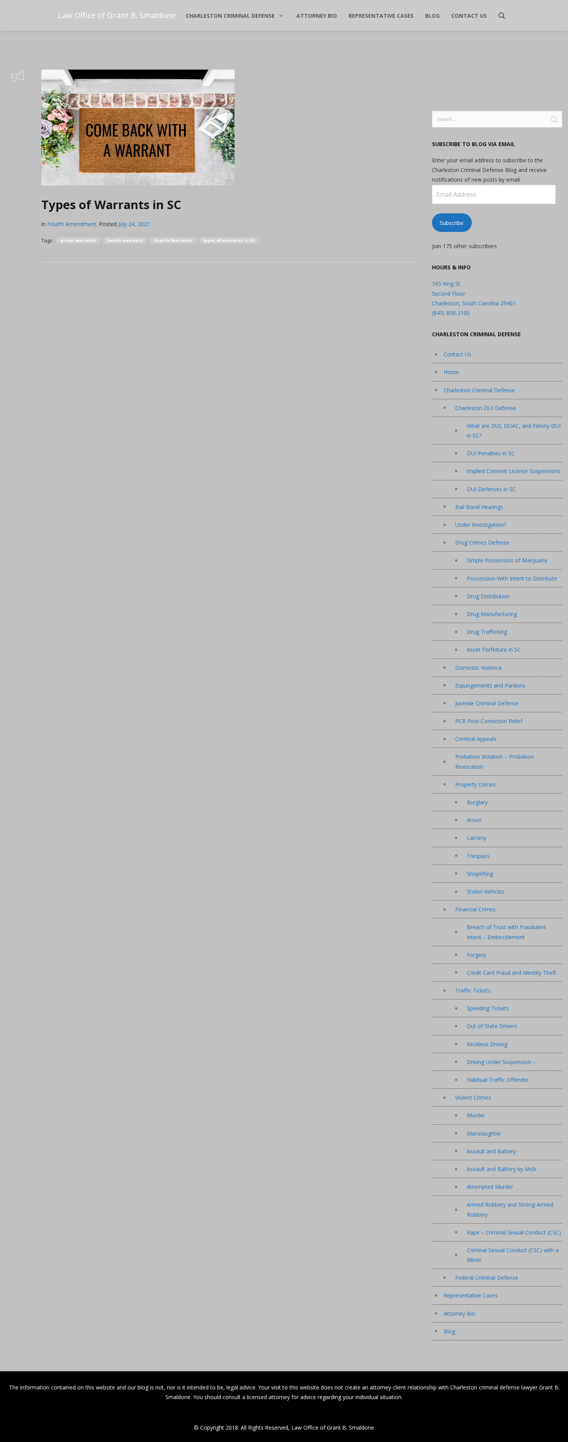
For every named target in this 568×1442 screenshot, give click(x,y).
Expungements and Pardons (490, 685)
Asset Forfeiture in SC (494, 649)
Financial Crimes (475, 909)
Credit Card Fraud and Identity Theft (511, 972)
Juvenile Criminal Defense (487, 703)
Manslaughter (484, 1133)
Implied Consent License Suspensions (514, 471)
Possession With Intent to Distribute (512, 578)
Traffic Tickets (473, 990)
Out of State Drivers (492, 1026)
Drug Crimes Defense (482, 542)
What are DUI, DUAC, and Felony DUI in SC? (514, 430)
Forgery (476, 954)
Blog (449, 1331)
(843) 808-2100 (451, 313)
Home (451, 372)
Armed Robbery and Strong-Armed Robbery (510, 1209)
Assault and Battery (491, 1151)
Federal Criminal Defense (486, 1277)
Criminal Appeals (476, 738)
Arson (474, 820)
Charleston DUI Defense (485, 408)
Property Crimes (475, 784)
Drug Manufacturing (492, 614)
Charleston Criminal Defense (479, 390)
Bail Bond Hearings (479, 507)
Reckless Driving (487, 1044)
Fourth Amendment (71, 224)
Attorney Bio (459, 1313)
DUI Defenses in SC (491, 489)
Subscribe (452, 222)
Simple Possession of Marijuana (507, 560)
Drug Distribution (488, 596)
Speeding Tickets (488, 1008)
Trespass (478, 856)
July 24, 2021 (134, 224)
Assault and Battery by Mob (501, 1169)
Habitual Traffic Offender (498, 1079)
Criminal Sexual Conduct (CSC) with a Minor (513, 1254)
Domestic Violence (478, 667)
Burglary (477, 802)
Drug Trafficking (487, 631)
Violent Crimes (473, 1097)
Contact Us (457, 354)
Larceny (476, 837)
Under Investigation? (480, 524)
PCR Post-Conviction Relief (488, 721)
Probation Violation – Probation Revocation (494, 761)
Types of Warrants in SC (111, 204)
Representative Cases (471, 1295)
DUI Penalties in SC (491, 453)
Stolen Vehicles (485, 891)
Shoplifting (480, 873)
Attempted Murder (490, 1186)
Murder (476, 1115)
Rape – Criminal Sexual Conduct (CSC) (514, 1232)
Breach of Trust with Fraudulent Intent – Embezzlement (506, 931)
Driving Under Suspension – (501, 1062)
